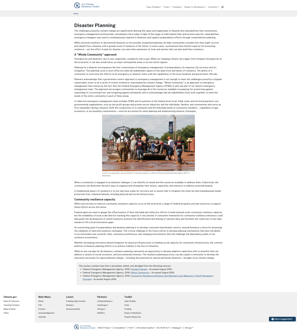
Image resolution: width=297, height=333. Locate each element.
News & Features (10, 301)
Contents (212, 7)
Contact (41, 309)
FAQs (5, 313)
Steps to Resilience (194, 7)
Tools (166, 7)
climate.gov (102, 305)
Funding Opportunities (76, 301)
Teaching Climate (11, 305)
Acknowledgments (46, 313)
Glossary (70, 305)
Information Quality (144, 328)
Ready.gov (176, 328)
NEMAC (100, 313)
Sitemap (42, 317)
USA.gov (100, 309)
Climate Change (139, 269)
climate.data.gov (104, 301)
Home (75, 14)
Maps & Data (9, 309)
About (41, 301)
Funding (177, 7)
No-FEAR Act (163, 328)
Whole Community (140, 272)
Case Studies (153, 7)
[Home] (87, 5)
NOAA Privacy (104, 328)
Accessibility (119, 328)
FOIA (130, 328)
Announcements (73, 309)
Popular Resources (132, 317)
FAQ (40, 305)
